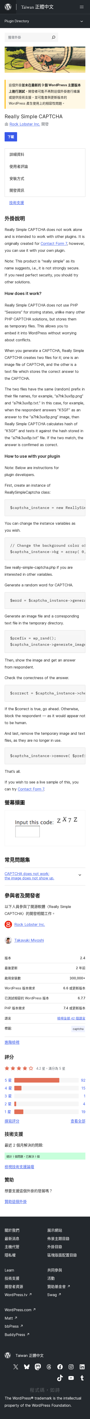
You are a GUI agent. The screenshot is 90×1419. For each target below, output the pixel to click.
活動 (51, 1278)
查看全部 (78, 1121)
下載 (11, 137)
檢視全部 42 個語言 (71, 1018)
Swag (54, 1294)
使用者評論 (18, 166)
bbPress (14, 1326)
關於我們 (12, 1230)
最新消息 (12, 1238)
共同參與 (54, 1270)
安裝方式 (16, 178)
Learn (9, 1270)
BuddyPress (17, 1334)
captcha (78, 1029)
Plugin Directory (17, 21)
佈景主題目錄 (58, 1238)
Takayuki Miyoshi (29, 940)
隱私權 (10, 1255)
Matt (11, 1318)
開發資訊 (16, 190)
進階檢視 (12, 1042)
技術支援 (16, 202)
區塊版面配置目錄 (62, 1255)
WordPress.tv (18, 1294)
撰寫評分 (12, 1121)
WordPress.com (20, 1309)
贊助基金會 (58, 1286)
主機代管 (12, 1246)
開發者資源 (14, 1286)
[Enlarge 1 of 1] (79, 816)
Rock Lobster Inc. (24, 124)
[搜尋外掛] (53, 37)
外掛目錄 (54, 1246)
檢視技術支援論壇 (19, 1166)
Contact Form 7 (54, 243)
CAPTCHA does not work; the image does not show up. (29, 876)
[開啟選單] (82, 7)
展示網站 (54, 1230)
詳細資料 (16, 154)
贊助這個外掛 (16, 1201)
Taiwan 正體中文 (29, 1355)
